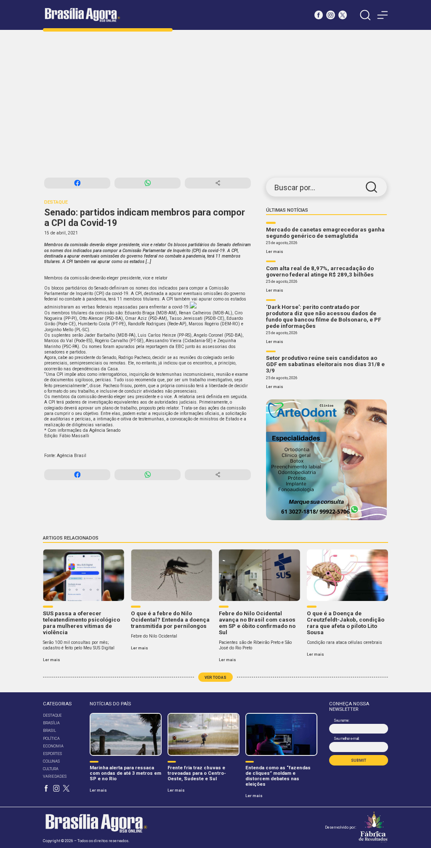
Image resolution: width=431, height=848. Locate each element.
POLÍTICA (51, 738)
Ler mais (274, 251)
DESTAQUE (52, 715)
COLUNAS (51, 761)
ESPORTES (52, 753)
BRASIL (49, 730)
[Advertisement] (215, 104)
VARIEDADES (55, 776)
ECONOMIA (53, 746)
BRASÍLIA (51, 722)
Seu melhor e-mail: (346, 738)
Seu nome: (341, 720)
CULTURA (51, 768)
